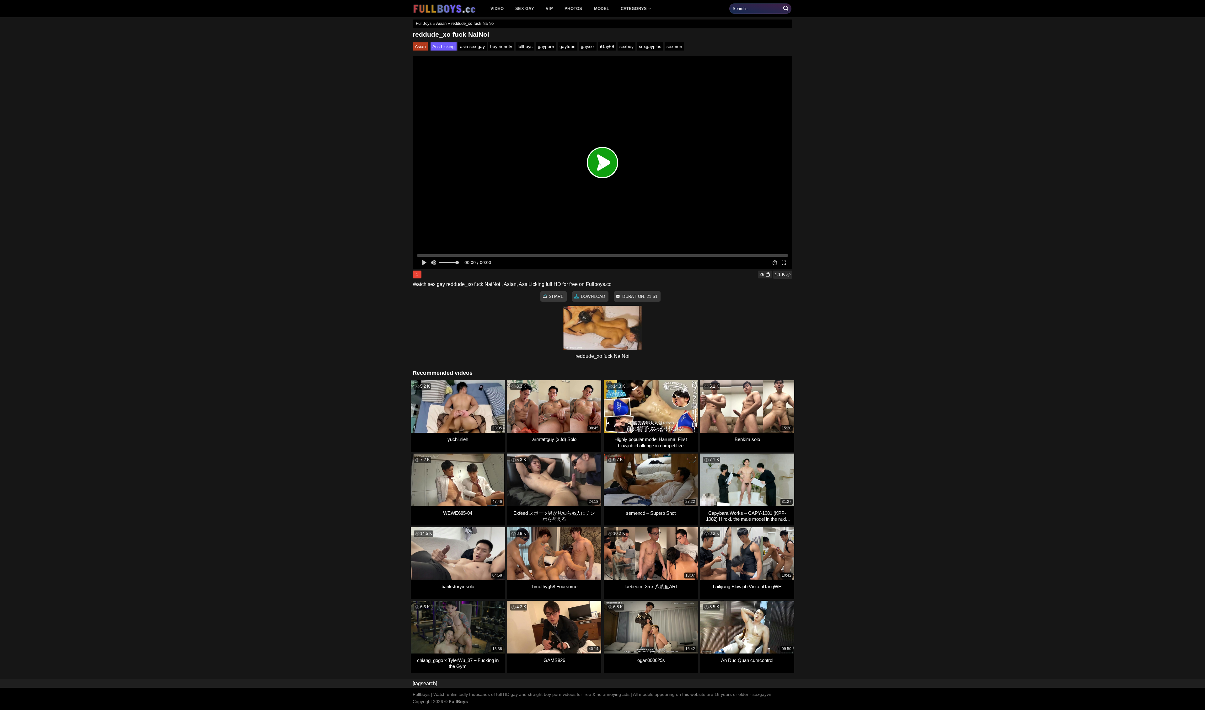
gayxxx (588, 46)
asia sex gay (472, 46)
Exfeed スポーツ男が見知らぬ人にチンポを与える (554, 516)
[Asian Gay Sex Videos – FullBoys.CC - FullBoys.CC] (445, 8)
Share (556, 296)
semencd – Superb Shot (651, 513)
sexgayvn (761, 694)
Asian (441, 23)
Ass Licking (443, 46)
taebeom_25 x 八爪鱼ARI (650, 586)
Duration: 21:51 (639, 296)
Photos (573, 8)
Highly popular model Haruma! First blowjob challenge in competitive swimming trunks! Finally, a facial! (650, 442)
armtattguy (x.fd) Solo (554, 439)
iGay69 (607, 46)
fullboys (525, 46)
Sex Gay (524, 8)
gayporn (546, 46)
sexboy (626, 46)
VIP (549, 8)
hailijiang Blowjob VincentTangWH (747, 586)
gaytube (568, 46)
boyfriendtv (501, 46)
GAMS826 (554, 660)
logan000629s (650, 660)
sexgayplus (650, 46)
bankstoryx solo (458, 586)
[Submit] (785, 8)
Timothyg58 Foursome (554, 586)
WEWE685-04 (457, 513)
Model (601, 8)
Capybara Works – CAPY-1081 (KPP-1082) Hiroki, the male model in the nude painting (747, 516)
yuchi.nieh (457, 439)
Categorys (634, 8)
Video (497, 8)
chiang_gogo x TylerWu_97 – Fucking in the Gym (458, 663)
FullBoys (424, 23)
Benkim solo (747, 439)
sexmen (674, 46)
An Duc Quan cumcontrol (747, 660)
